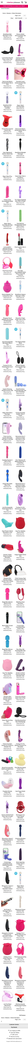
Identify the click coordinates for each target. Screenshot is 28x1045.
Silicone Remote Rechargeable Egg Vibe (20, 367)
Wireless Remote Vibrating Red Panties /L (20, 1006)
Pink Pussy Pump (7, 270)
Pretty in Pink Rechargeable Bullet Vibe (7, 201)
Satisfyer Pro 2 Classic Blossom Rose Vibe (7, 958)
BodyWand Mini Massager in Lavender (7, 107)
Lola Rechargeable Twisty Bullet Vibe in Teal (7, 509)
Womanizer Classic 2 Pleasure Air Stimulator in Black (7, 887)
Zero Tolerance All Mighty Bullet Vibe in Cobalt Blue (20, 461)
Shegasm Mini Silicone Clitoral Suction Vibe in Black (7, 580)
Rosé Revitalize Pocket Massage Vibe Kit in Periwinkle (20, 390)
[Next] (24, 15)
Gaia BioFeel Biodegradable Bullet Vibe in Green (20, 225)
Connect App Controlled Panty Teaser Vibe (20, 627)
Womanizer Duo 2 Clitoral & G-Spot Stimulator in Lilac (20, 438)
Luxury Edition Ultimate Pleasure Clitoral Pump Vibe (7, 248)
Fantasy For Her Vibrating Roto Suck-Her (7, 367)
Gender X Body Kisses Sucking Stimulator (7, 556)
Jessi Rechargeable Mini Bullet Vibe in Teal (7, 343)
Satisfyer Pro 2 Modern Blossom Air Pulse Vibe (20, 935)
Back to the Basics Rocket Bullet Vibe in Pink (7, 83)
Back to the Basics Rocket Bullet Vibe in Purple (20, 130)
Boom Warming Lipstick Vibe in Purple (20, 864)
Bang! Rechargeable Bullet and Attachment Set (7, 769)
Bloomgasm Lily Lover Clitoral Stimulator (20, 816)
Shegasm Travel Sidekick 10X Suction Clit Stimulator (7, 319)
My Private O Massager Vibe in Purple (7, 911)
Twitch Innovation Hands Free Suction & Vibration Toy (7, 745)
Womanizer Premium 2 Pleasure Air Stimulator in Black (7, 935)
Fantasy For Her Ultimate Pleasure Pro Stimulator (20, 745)
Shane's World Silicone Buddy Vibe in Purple (20, 36)
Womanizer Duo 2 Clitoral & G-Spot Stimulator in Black (20, 485)
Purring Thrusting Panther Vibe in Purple (20, 414)
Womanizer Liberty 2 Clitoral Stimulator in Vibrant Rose (7, 840)
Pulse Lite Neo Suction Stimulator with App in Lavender (7, 438)
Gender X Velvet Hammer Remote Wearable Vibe (20, 674)
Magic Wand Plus (7, 176)
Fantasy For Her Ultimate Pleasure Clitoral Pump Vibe (20, 59)
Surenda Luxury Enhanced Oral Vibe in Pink (20, 83)
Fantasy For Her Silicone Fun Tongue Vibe (20, 509)
